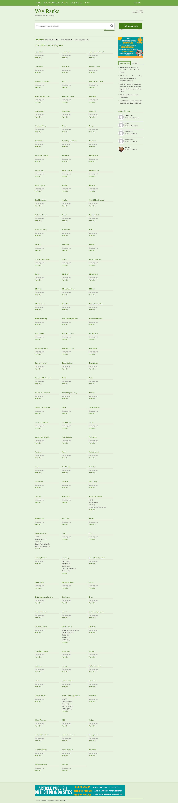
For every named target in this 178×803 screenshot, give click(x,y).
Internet (91, 244)
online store (93, 681)
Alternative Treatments (69, 630)
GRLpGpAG (129, 115)
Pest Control (39, 333)
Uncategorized (93, 735)
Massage (65, 666)
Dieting (64, 635)
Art (90, 500)
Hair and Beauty (40, 215)
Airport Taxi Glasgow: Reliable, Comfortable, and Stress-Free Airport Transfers (130, 70)
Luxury (37, 274)
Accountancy (66, 496)
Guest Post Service (41, 626)
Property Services (41, 363)
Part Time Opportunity (70, 318)
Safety (91, 378)
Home (38, 3)
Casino (64, 533)
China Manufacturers (42, 96)
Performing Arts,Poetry (96, 507)
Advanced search (109, 30)
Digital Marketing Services (44, 597)
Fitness (64, 637)
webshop (65, 764)
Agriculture (39, 52)
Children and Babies (96, 81)
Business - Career (41, 533)
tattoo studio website (42, 735)
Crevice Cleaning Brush (97, 558)
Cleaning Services (41, 558)
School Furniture (40, 720)
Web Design (93, 481)
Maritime (38, 289)
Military (92, 289)
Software (65, 571)
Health (64, 215)
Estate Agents (40, 185)
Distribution (39, 140)
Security (92, 392)
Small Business (94, 407)
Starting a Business (41, 546)
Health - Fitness (67, 626)
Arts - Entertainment (96, 496)
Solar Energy (66, 422)
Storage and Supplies (42, 437)
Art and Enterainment (96, 52)
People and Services (96, 318)
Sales (37, 541)
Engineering (39, 170)
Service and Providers (42, 407)
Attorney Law (39, 518)
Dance (64, 126)
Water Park (92, 749)
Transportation (94, 452)
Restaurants (93, 695)
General (64, 612)
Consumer (92, 111)
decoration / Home (68, 582)
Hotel (91, 229)
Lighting (91, 651)
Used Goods (66, 467)
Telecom (38, 452)
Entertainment (67, 170)
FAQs (87, 3)
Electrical (65, 155)
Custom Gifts (39, 582)
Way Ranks (47, 10)
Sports (91, 422)
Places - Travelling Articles (71, 695)
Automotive (39, 66)
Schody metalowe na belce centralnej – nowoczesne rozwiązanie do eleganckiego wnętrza (131, 78)
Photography (93, 333)
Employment (93, 155)
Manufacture (93, 274)
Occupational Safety (96, 304)
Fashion (64, 185)
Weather (65, 481)
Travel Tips (65, 709)
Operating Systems (68, 568)
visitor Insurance (67, 749)
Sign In (138, 3)
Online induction (67, 681)
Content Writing (40, 126)
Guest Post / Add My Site (56, 3)
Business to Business (42, 81)
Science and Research (42, 392)
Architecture (66, 52)
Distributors (66, 597)
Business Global (94, 66)
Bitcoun (91, 518)
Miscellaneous (40, 304)
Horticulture (66, 229)
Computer (92, 96)
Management (39, 539)
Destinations (66, 701)
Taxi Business (67, 437)
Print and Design (68, 348)
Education (92, 140)
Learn (127, 123)
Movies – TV (93, 502)
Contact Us (76, 3)
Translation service (68, 735)
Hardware (65, 563)
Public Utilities (67, 363)
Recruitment (93, 363)
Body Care (66, 66)
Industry (38, 244)
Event (91, 597)
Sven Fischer (129, 131)
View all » (38, 58)
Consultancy (66, 111)
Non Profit (65, 304)
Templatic (65, 800)
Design (91, 126)
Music (91, 505)
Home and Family (41, 229)
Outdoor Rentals (40, 695)
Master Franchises (68, 289)
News (36, 681)
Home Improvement (41, 651)
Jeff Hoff (127, 147)
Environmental (94, 170)
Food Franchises (40, 200)
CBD (90, 533)
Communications (68, 96)
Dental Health (66, 632)
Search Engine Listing (69, 392)
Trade (64, 452)
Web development (41, 764)
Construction (39, 111)
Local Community (95, 259)
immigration (66, 651)
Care (63, 81)
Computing (65, 558)
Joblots (64, 259)
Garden (64, 200)
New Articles (135, 63)
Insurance (65, 244)
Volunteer (92, 467)
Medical (64, 640)
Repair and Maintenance (43, 378)
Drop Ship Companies (69, 140)
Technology (93, 437)
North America (66, 706)
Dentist (91, 582)
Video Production (41, 749)
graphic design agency (96, 612)
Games (64, 561)
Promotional (93, 348)
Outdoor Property (41, 318)
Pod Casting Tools (41, 348)
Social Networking (41, 422)
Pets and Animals (68, 333)
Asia (63, 699)
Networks (65, 566)
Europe (64, 704)
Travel (37, 467)
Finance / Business (41, 612)
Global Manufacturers (96, 200)
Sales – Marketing (41, 544)
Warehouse (39, 481)
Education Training (41, 155)
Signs (64, 407)
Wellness (38, 496)
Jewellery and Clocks (42, 259)
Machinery (66, 274)
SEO (63, 720)
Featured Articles (125, 63)
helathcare (92, 626)
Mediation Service (95, 666)
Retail (64, 378)
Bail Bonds (65, 518)
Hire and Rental (94, 215)
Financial (92, 185)
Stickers (91, 720)
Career (37, 537)
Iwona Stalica (129, 139)
